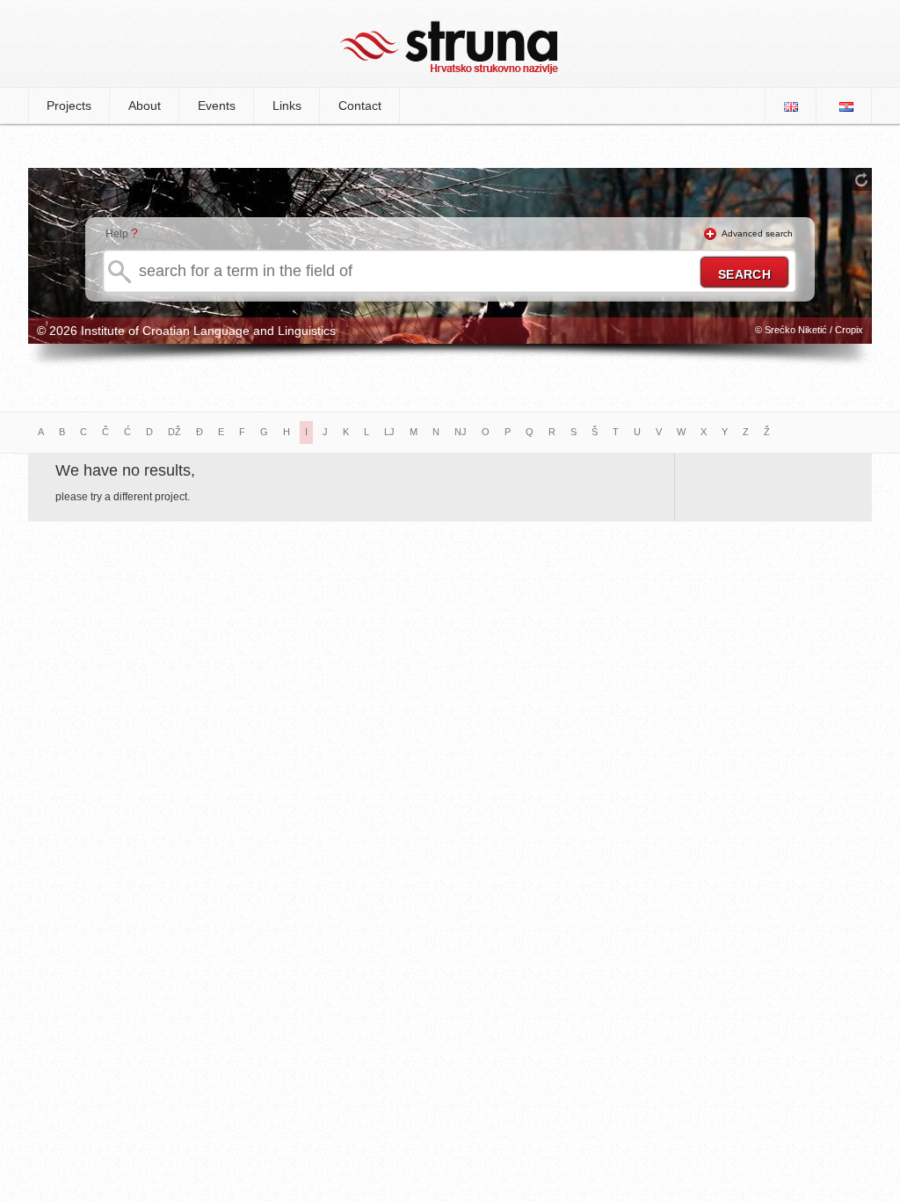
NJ (460, 431)
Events (217, 105)
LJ (389, 431)
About (144, 105)
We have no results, (125, 470)
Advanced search (757, 233)
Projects (69, 105)
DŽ (174, 431)
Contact (359, 105)
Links (286, 105)
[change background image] (861, 179)
